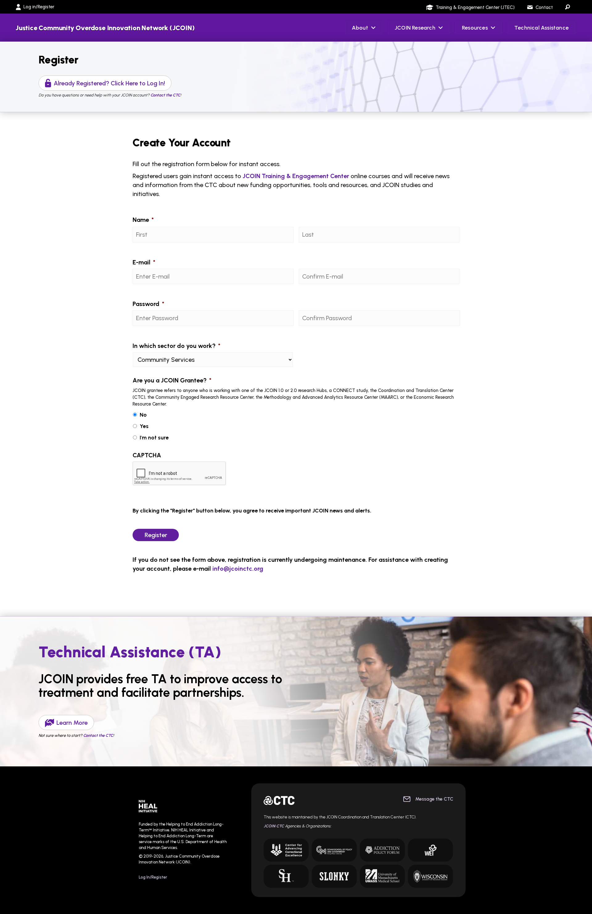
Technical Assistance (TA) (130, 652)
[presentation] (179, 474)
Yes (144, 426)
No (143, 414)
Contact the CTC (98, 735)
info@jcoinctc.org (237, 568)
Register (59, 59)
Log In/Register (153, 877)
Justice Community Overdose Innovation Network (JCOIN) (105, 28)
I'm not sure (154, 437)
